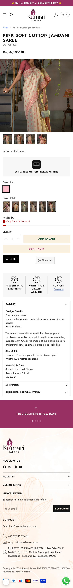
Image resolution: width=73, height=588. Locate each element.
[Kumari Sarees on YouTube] (21, 467)
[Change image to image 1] (7, 139)
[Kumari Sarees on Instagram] (15, 467)
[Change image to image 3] (30, 139)
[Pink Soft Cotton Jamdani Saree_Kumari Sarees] (36, 95)
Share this (47, 260)
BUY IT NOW (36, 248)
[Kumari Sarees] (36, 15)
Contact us (58, 289)
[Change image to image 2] (19, 139)
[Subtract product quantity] (6, 239)
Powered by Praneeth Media (16, 571)
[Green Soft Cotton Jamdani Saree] (24, 206)
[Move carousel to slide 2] (35, 421)
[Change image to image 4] (42, 139)
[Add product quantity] (18, 239)
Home (5, 27)
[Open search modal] (11, 14)
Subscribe (62, 508)
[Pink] (6, 189)
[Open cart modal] (62, 14)
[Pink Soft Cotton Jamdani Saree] (51, 206)
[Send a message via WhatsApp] (66, 581)
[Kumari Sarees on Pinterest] (10, 467)
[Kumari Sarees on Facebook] (4, 467)
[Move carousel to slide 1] (32, 421)
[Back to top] (6, 582)
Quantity (7, 232)
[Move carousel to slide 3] (37, 421)
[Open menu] (4, 14)
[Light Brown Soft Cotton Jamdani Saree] (42, 206)
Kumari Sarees (29, 568)
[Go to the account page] (56, 14)
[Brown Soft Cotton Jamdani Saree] (6, 206)
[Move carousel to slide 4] (40, 421)
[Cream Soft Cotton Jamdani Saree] (15, 206)
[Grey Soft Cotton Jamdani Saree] (33, 206)
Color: (9, 182)
